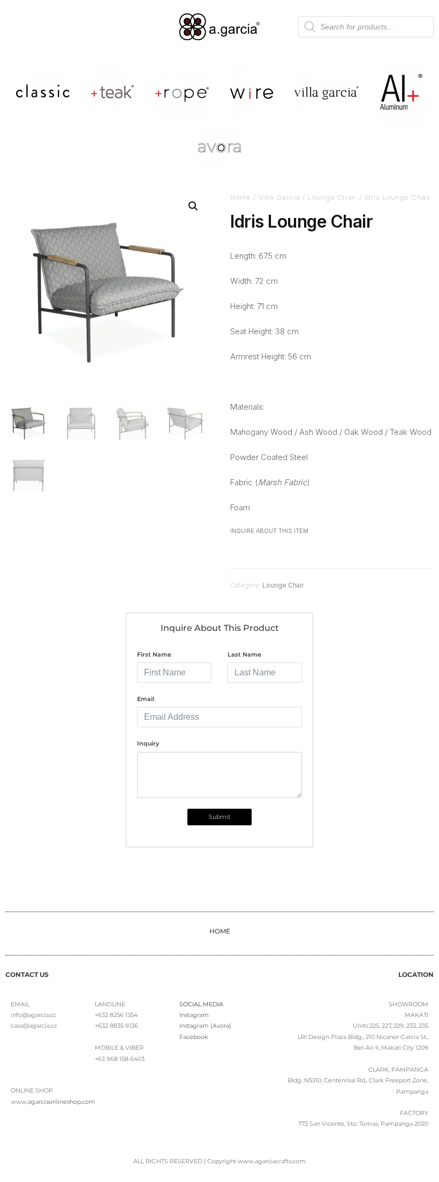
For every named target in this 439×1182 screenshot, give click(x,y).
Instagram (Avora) (205, 1025)
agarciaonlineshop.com (61, 1101)
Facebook (193, 1037)
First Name (154, 654)
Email (145, 699)
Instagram (194, 1015)
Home (240, 197)
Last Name (244, 654)
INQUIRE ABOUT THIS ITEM (269, 530)
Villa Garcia (279, 197)
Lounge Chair (332, 197)
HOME (219, 931)
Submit (219, 816)
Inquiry (148, 743)
